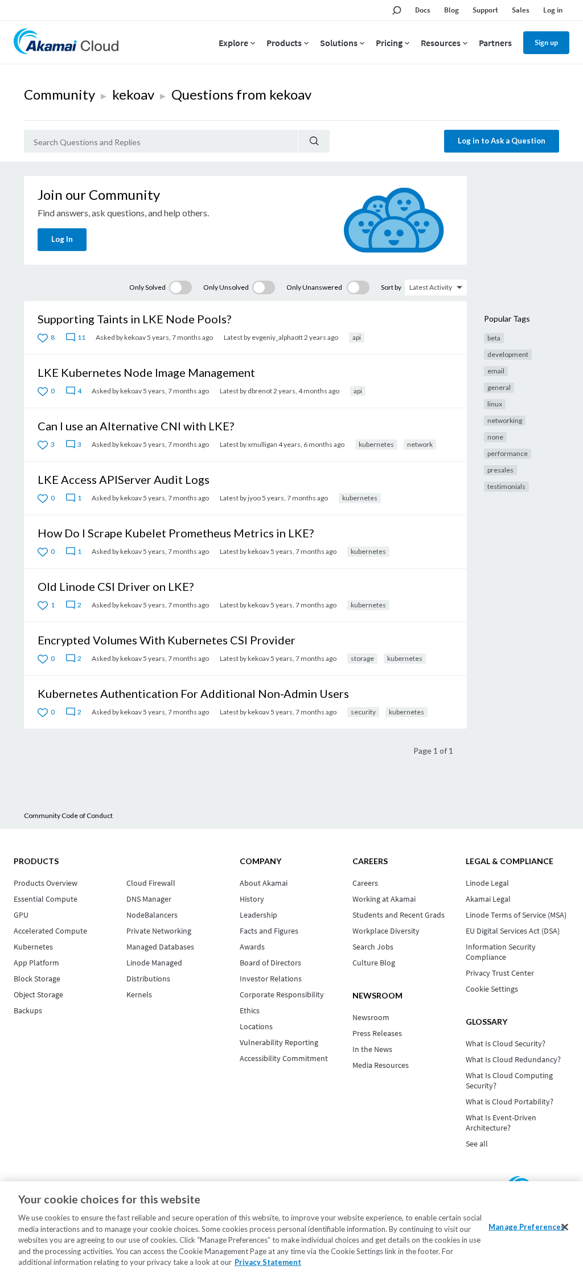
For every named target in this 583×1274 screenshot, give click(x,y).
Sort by (391, 287)
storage (362, 658)
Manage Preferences (526, 1226)
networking (504, 420)
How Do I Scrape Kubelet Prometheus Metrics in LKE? (176, 533)
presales (500, 470)
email (495, 371)
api (356, 337)
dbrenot (260, 391)
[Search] (314, 141)
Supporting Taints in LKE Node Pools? (134, 319)
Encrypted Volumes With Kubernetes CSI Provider (166, 640)
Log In (62, 239)
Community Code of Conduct (68, 815)
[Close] (564, 1226)
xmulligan (262, 444)
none (495, 437)
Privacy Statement (268, 1262)
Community (59, 94)
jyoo (254, 498)
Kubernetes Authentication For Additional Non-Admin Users (193, 693)
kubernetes (376, 444)
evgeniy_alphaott (277, 337)
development (507, 354)
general (499, 387)
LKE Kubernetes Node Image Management (146, 372)
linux (494, 404)
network (420, 444)
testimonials (506, 486)
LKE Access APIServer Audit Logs (124, 479)
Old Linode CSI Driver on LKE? (116, 586)
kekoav (133, 94)
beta (493, 338)
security (363, 712)
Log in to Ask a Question (501, 140)
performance (507, 453)
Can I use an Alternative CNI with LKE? (136, 426)
